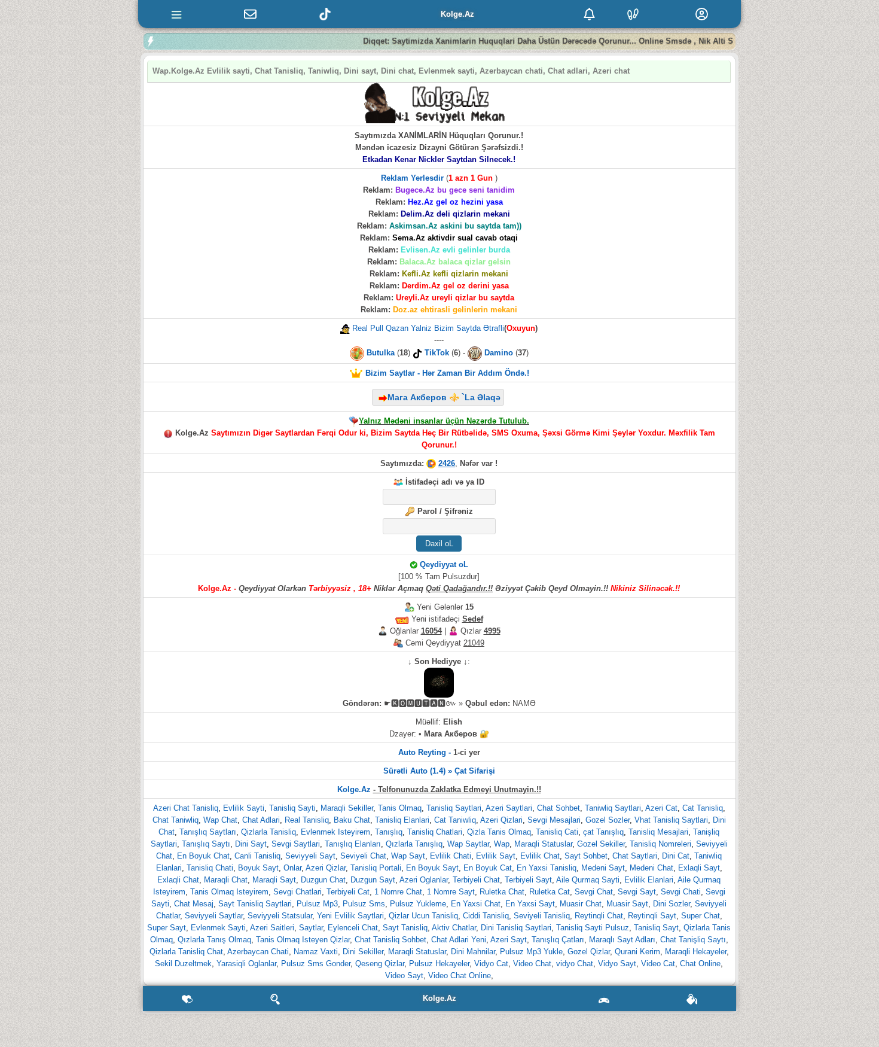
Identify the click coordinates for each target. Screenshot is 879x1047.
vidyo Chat (574, 963)
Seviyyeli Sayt (310, 855)
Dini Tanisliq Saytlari (516, 927)
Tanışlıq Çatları (558, 939)
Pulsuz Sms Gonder (315, 963)
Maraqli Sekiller (347, 807)
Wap (501, 843)
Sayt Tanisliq (405, 927)
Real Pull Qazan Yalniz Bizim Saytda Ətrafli (427, 328)
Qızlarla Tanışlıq (414, 843)
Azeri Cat (661, 807)
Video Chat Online (459, 975)
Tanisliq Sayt (656, 927)
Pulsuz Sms (364, 903)
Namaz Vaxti (316, 951)
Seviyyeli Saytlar (214, 915)
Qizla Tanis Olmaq (499, 831)
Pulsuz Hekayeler (439, 963)
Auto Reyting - (424, 752)
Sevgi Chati (681, 891)
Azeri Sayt (508, 939)
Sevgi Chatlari (297, 891)
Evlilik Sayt (495, 855)
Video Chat (532, 963)
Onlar (292, 867)
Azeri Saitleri (272, 927)
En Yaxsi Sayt (530, 903)
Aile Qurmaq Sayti (587, 879)
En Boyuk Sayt (432, 867)
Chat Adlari (261, 819)
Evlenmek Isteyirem (335, 831)
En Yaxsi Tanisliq (546, 867)
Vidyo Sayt (617, 963)
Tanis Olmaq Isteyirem (229, 891)
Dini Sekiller (363, 951)
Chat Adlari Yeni (458, 939)
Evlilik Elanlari (648, 879)
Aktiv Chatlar (454, 927)
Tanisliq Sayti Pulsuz (592, 927)
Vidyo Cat (491, 963)
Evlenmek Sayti (218, 927)
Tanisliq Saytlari (453, 807)
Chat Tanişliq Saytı (693, 939)
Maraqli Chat (226, 879)
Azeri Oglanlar (423, 879)
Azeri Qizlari (501, 819)
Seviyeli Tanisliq (542, 915)
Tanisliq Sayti (292, 807)
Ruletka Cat (549, 891)
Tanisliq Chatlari (434, 831)
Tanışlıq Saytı (206, 843)
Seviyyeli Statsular (280, 915)
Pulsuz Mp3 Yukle (531, 951)
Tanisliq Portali (375, 867)
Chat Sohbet (558, 807)
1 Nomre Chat (398, 891)
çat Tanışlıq (603, 831)
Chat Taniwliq (175, 819)
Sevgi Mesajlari (554, 819)
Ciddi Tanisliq (486, 915)
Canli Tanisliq (257, 855)
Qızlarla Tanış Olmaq (214, 939)
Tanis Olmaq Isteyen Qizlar (303, 939)
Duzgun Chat (323, 879)
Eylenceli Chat (353, 927)
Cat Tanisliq (702, 807)
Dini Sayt (251, 843)
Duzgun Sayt (372, 879)
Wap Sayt (408, 855)
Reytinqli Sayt (652, 915)
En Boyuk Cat (487, 867)
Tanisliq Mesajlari (658, 831)
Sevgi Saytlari (295, 843)
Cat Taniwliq (455, 819)
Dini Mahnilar (473, 951)
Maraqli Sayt (274, 879)
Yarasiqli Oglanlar (246, 963)
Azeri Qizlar (326, 867)
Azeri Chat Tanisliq (185, 807)
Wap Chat (220, 819)
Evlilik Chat (540, 855)
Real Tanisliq (307, 819)
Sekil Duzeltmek (183, 963)
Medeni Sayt (603, 867)
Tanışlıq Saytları (207, 831)
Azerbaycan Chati (258, 951)
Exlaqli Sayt (699, 867)
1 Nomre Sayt (451, 891)
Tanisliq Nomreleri (660, 843)
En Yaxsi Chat (475, 903)
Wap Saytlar (468, 843)
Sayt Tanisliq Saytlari (255, 903)
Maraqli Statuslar (543, 843)
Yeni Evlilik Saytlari (350, 915)
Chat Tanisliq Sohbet (390, 939)
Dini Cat (675, 855)
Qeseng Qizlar (379, 963)
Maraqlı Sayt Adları (622, 939)
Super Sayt (166, 927)
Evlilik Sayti (243, 807)
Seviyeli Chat (363, 855)
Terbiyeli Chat (476, 879)
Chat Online (700, 963)
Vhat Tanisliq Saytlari (671, 819)
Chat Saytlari (634, 855)
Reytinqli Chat (599, 915)
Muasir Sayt (627, 903)
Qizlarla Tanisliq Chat (186, 951)
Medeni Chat (651, 867)
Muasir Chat (581, 903)
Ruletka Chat (502, 891)
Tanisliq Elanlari (402, 819)
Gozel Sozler (607, 819)
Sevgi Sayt (637, 891)
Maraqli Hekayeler (696, 951)
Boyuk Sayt (258, 867)
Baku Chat (352, 819)
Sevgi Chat (594, 891)
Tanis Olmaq (400, 807)
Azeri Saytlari (509, 807)
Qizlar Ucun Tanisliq (423, 915)
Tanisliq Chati (210, 867)
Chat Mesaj (193, 903)
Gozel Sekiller (601, 843)
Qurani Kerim (637, 951)
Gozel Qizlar (588, 951)
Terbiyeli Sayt (528, 879)
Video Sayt (404, 975)
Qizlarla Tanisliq (268, 831)
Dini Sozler (671, 903)
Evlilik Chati (450, 855)
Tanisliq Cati (557, 831)
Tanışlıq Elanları (353, 843)
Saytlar (311, 927)
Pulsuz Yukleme (418, 903)
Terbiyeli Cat (348, 891)
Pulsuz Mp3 (317, 903)
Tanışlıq (388, 831)
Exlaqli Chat (178, 879)
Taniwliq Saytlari (613, 807)
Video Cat (658, 963)
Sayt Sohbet (586, 855)
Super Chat (700, 915)
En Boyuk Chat (203, 855)
